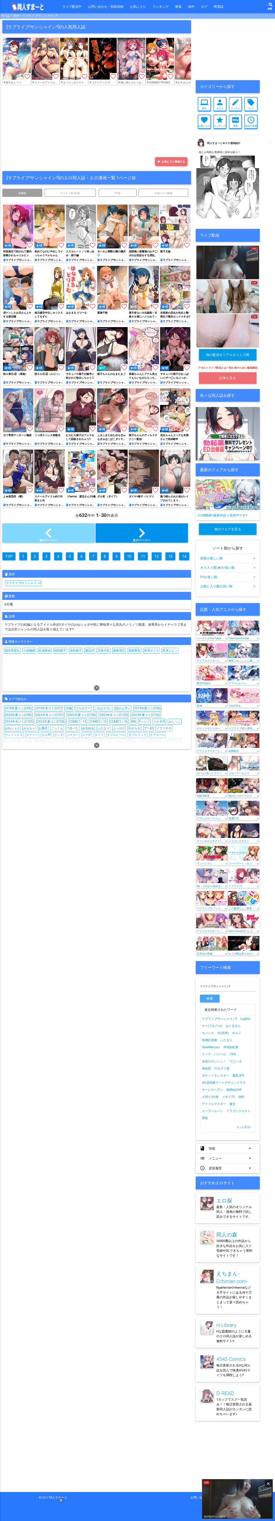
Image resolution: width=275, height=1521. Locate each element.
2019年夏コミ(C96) (147, 708)
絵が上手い (123, 708)
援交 (232, 1104)
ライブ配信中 (72, 7)
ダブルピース (116, 735)
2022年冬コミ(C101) (49, 715)
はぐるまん (233, 1026)
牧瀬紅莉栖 (209, 1040)
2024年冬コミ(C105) (19, 721)
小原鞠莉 (29, 651)
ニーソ (95, 741)
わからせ (134, 728)
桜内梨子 (60, 651)
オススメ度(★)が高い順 (227, 567)
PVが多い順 (227, 577)
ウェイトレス (14, 735)
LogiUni (245, 1019)
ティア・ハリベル (214, 1054)
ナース (83, 741)
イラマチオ (163, 728)
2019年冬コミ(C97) (48, 708)
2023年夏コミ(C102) (145, 715)
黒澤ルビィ (169, 651)
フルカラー (83, 708)
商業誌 (218, 7)
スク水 (86, 735)
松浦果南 (45, 651)
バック (123, 741)
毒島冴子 (238, 1075)
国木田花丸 (12, 651)
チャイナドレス (15, 741)
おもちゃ (29, 728)
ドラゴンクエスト (238, 1111)
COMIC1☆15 (98, 721)
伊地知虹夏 (230, 1047)
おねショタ (12, 728)
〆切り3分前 (210, 1097)
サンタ (58, 735)
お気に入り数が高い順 (227, 586)
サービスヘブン (212, 1090)
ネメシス (208, 1033)
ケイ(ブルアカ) (212, 1026)
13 (170, 556)
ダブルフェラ (137, 735)
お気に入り (138, 7)
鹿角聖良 (134, 651)
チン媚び (35, 741)
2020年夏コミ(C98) (18, 715)
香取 (205, 1118)
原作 (191, 7)
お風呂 (43, 728)
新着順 (22, 193)
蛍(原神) (223, 1033)
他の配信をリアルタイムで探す (227, 357)
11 (143, 556)
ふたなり (104, 728)
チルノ (236, 1033)
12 (156, 556)
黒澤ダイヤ (151, 651)
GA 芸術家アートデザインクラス (224, 1082)
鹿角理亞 (119, 651)
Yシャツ (144, 721)
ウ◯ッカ (235, 1061)
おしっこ (175, 721)
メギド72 (228, 1097)
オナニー (32, 735)
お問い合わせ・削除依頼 (106, 7)
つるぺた (73, 728)
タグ (204, 7)
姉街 (241, 1097)
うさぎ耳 (159, 721)
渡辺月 (89, 651)
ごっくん (57, 728)
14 (184, 556)
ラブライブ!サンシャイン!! (39, 16)
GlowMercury (211, 1047)
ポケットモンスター (215, 1075)
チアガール (157, 735)
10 (129, 556)
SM (133, 721)
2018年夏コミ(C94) (18, 708)
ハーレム (110, 741)
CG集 (68, 708)
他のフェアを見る (227, 529)
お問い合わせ (200, 1497)
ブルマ (176, 741)
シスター (73, 735)
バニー (136, 741)
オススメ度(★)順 (70, 193)
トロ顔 (70, 741)
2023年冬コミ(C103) (113, 715)
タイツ (99, 735)
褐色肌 (206, 1068)
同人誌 (5, 16)
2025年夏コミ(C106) (51, 721)
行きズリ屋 (221, 1068)
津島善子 (76, 651)
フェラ (163, 741)
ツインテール (54, 741)
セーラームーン (212, 1111)
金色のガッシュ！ (214, 1061)
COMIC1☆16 (118, 721)
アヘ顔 (148, 728)
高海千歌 (104, 651)
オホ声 (46, 735)
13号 (232, 1054)
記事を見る (227, 378)
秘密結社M (233, 1090)
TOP (9, 556)
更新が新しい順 (227, 558)
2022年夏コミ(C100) (81, 715)
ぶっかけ (119, 728)
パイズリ (150, 741)
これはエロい (103, 708)
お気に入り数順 (163, 193)
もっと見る (244, 1127)
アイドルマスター (214, 1104)
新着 (178, 7)
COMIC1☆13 (77, 721)
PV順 (118, 193)
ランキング (161, 7)
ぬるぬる (88, 728)
